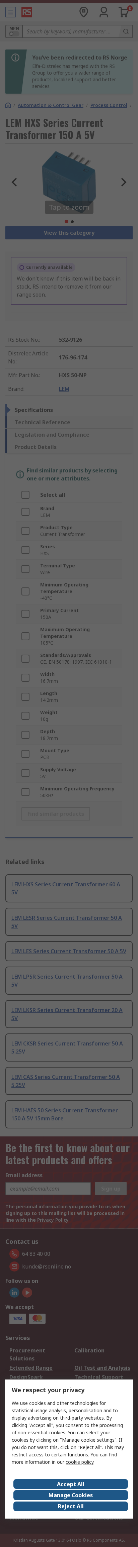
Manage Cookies (71, 1495)
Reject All (71, 1506)
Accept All (70, 1484)
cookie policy (79, 1462)
